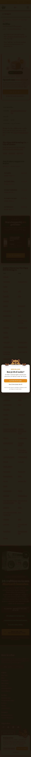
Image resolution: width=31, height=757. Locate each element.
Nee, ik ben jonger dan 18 (15, 384)
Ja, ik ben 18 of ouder (15, 380)
